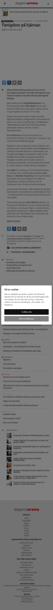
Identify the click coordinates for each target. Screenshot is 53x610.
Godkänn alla (27, 312)
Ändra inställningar (26, 319)
